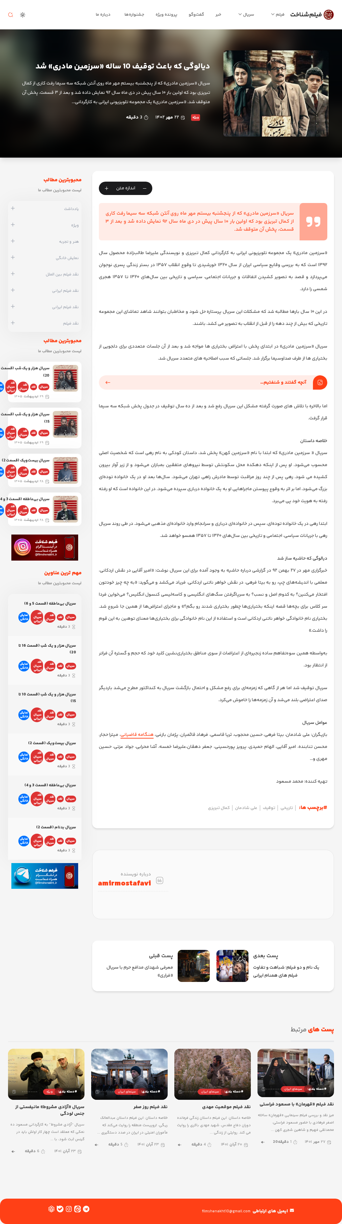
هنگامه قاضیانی (137, 735)
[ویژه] (13, 225)
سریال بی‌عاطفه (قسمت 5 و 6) (50, 604)
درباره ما (103, 14)
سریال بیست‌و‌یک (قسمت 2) (25, 460)
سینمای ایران (293, 1089)
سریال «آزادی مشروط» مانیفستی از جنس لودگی (49, 1110)
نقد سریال (23, 387)
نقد (33, 387)
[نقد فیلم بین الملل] (13, 274)
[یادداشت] (13, 209)
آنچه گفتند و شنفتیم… (283, 382)
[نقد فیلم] (13, 324)
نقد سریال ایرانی (11, 387)
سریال (248, 14)
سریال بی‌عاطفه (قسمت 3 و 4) (50, 785)
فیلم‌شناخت (306, 15)
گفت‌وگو (196, 14)
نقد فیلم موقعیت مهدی (226, 1107)
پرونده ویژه (166, 14)
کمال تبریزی (219, 808)
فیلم (280, 14)
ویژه (195, 117)
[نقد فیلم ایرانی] (13, 291)
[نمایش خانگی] (13, 258)
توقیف (269, 808)
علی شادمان (246, 808)
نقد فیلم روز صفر (151, 1107)
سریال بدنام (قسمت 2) (56, 827)
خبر (218, 14)
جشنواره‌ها (134, 14)
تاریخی (287, 808)
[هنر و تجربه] (13, 242)
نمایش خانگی (24, 617)
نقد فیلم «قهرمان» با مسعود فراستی (297, 1104)
